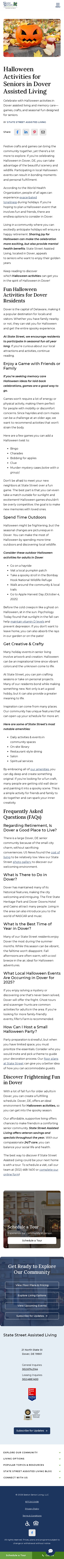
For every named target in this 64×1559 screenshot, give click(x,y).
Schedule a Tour (32, 1240)
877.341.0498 (32, 1501)
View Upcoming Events (32, 1305)
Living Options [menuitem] (13, 1458)
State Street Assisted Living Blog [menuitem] (27, 1471)
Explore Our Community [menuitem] (20, 1452)
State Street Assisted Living (26, 122)
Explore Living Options (32, 1295)
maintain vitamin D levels (27, 621)
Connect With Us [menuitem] (15, 1477)
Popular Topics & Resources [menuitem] (23, 1465)
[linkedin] (26, 132)
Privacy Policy (32, 1508)
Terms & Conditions (32, 1515)
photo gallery (22, 862)
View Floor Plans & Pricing (32, 1285)
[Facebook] (32, 1532)
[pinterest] (34, 132)
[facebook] (17, 132)
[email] (43, 132)
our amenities (39, 769)
